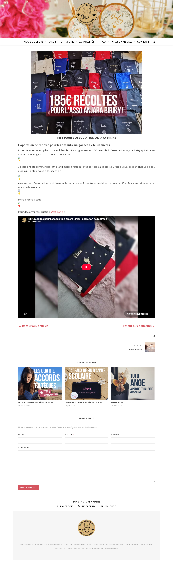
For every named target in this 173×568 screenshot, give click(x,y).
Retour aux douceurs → (139, 326)
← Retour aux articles (33, 326)
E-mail (69, 434)
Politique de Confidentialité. (105, 548)
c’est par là (57, 212)
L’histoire (67, 41)
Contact (143, 41)
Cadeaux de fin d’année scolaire (83, 402)
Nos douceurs (33, 41)
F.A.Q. (103, 41)
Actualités (87, 41)
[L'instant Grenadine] (86, 14)
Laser (52, 41)
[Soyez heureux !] (150, 347)
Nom (22, 434)
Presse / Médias (121, 41)
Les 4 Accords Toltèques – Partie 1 (38, 402)
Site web (116, 434)
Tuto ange (117, 402)
